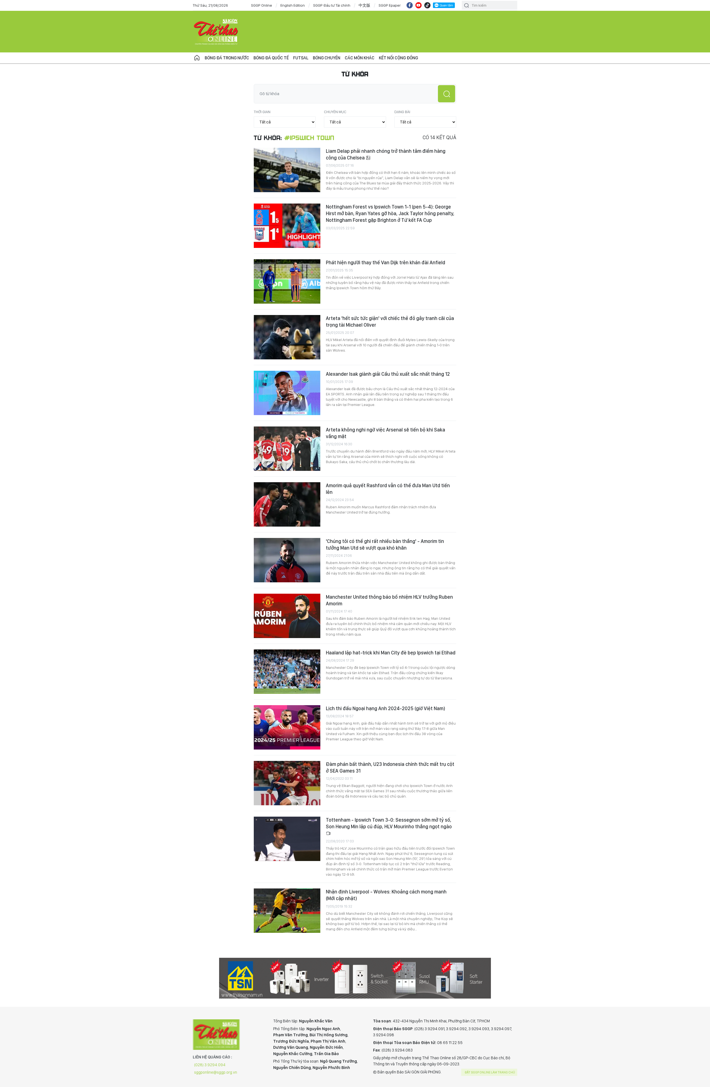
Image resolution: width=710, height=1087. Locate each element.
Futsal (300, 57)
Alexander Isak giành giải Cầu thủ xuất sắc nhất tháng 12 (388, 374)
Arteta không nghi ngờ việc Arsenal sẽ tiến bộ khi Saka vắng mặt (385, 433)
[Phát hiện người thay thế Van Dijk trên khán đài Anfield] (287, 281)
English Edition (292, 5)
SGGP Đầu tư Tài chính (331, 5)
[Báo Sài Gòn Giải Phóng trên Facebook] (409, 5)
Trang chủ (197, 58)
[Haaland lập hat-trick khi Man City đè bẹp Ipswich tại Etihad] (287, 671)
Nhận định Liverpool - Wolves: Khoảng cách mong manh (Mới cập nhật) (386, 895)
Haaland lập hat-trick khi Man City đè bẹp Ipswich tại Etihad (390, 653)
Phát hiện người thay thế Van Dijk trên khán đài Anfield (385, 262)
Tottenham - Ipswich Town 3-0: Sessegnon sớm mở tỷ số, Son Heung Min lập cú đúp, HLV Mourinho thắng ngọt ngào (389, 823)
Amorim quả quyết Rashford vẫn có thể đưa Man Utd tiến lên (388, 488)
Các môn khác (359, 57)
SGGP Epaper (390, 5)
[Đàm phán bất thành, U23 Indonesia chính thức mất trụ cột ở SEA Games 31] (287, 783)
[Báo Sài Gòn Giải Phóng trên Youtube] (418, 5)
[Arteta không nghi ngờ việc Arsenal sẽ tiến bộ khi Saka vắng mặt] (287, 448)
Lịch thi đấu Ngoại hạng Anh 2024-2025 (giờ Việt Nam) (385, 708)
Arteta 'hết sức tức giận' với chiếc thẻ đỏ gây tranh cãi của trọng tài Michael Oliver (390, 321)
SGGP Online (261, 5)
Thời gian (262, 112)
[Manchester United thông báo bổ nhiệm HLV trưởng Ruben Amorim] (287, 616)
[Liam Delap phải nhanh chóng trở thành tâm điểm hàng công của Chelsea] (287, 170)
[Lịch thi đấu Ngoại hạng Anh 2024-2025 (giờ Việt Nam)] (287, 727)
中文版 (364, 5)
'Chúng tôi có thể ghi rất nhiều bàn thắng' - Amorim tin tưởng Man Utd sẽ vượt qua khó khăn (385, 544)
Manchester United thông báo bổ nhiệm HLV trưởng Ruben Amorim (389, 600)
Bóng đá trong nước (227, 57)
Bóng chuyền (326, 57)
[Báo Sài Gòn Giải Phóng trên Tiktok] (427, 5)
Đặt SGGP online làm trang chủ (490, 1072)
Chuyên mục (335, 112)
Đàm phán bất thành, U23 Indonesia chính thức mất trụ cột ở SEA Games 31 (390, 767)
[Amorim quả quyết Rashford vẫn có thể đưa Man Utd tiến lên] (287, 504)
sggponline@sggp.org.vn (215, 1072)
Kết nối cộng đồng (398, 57)
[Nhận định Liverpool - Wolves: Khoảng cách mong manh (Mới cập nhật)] (287, 910)
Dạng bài (402, 112)
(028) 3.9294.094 (209, 1064)
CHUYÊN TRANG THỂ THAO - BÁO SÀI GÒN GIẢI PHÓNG (216, 31)
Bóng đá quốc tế (271, 57)
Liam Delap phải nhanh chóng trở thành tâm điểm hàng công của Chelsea (385, 154)
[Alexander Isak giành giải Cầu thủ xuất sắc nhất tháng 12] (287, 393)
